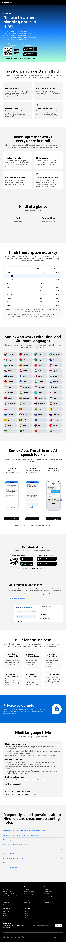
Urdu (24, 431)
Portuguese (26, 409)
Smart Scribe (48, 891)
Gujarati (40, 382)
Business (46, 898)
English (55, 371)
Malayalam (11, 403)
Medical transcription (30, 891)
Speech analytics (28, 896)
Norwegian (41, 403)
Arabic (40, 354)
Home (46, 889)
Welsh (55, 431)
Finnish (25, 376)
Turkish (55, 425)
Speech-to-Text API (8, 891)
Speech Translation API (10, 896)
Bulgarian (11, 365)
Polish (10, 409)
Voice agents (27, 900)
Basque (10, 360)
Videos (5, 915)
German (10, 382)
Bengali (40, 360)
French (40, 376)
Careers (26, 915)
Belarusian (26, 360)
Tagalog (55, 420)
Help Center (47, 902)
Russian (10, 414)
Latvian (10, 398)
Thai (39, 425)
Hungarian (26, 387)
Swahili (25, 420)
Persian (55, 403)
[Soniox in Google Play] (23, 937)
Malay (55, 398)
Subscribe (58, 925)
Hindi (9, 387)
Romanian (56, 409)
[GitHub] (8, 937)
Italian (55, 387)
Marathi (25, 403)
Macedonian (42, 398)
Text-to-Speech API (8, 894)
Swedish (40, 420)
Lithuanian (26, 398)
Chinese (40, 365)
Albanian (25, 354)
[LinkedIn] (4, 937)
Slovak (40, 414)
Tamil (9, 425)
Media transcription (29, 894)
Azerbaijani (56, 354)
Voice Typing (48, 896)
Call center (27, 889)
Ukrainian (11, 431)
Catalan (25, 365)
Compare (6, 902)
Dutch (40, 371)
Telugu (25, 425)
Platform (6, 889)
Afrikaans (11, 354)
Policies (26, 918)
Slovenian (56, 414)
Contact (26, 913)
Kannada (25, 392)
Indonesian (41, 387)
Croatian (55, 365)
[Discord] (15, 937)
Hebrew (55, 382)
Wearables (27, 902)
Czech (9, 371)
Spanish (10, 420)
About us (26, 911)
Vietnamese (41, 431)
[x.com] (12, 937)
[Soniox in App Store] (19, 937)
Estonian (10, 376)
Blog (4, 913)
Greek (24, 382)
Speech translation (29, 898)
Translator (47, 894)
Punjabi (40, 409)
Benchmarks (7, 900)
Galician (55, 376)
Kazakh (40, 392)
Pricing (5, 904)
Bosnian (55, 360)
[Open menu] (63, 2)
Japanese (10, 392)
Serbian (25, 414)
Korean (55, 392)
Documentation (8, 898)
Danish (25, 371)
